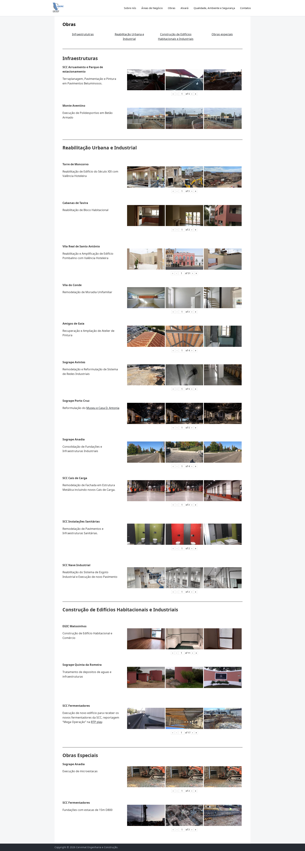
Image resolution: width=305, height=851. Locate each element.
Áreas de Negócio (152, 8)
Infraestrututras (83, 34)
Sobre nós (130, 8)
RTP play (96, 722)
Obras (171, 8)
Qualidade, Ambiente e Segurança (214, 8)
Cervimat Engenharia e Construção (96, 847)
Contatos (245, 8)
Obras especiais (222, 34)
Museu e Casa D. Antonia (102, 408)
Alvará (184, 8)
